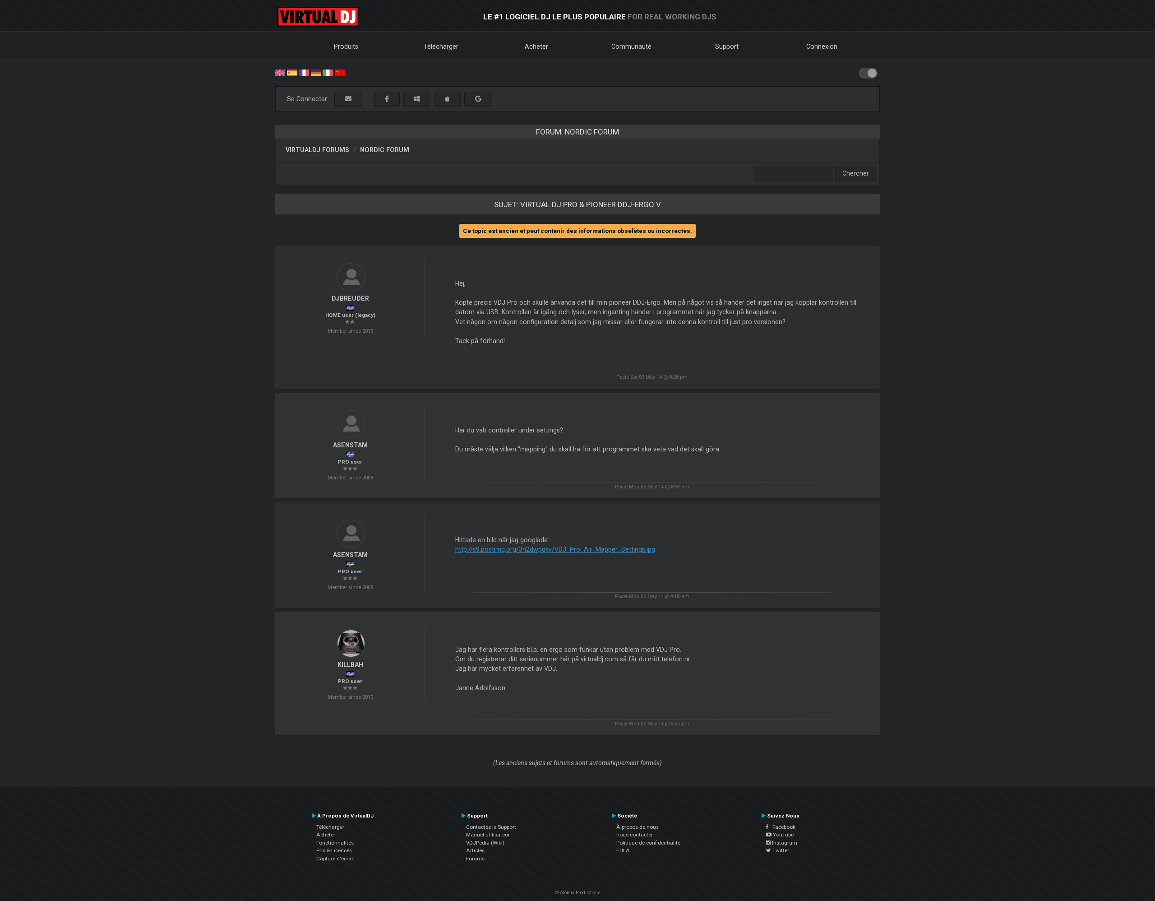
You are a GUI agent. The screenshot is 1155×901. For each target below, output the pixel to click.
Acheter (536, 46)
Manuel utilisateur (488, 834)
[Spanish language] (292, 72)
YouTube (783, 834)
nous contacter (634, 834)
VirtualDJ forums (317, 149)
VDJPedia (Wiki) (485, 843)
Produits (346, 46)
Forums (475, 858)
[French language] (304, 72)
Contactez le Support (491, 827)
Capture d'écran (335, 858)
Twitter (780, 850)
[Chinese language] (340, 72)
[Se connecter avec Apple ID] (447, 99)
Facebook (781, 827)
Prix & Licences (334, 850)
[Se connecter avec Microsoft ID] (416, 99)
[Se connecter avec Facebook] (387, 99)
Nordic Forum (384, 149)
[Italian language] (328, 72)
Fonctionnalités (335, 843)
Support (727, 46)
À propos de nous (637, 827)
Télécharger (441, 46)
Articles (475, 850)
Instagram (784, 843)
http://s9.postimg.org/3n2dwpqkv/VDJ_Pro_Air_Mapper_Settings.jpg (555, 549)
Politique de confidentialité (648, 843)
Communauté (631, 46)
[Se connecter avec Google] (478, 99)
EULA (623, 850)
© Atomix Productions (578, 893)
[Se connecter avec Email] (348, 99)
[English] (280, 72)
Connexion (821, 46)
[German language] (316, 72)
